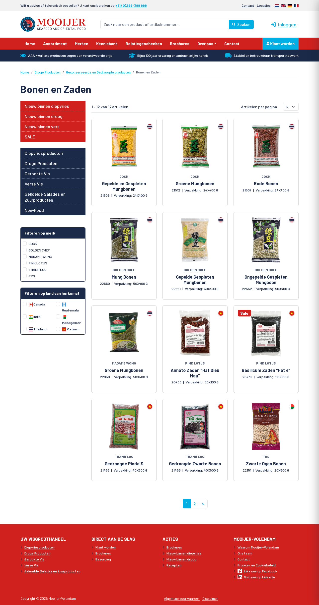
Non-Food (34, 210)
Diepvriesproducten (44, 153)
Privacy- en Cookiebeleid (257, 565)
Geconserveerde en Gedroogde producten (98, 72)
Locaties (264, 5)
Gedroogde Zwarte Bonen (195, 463)
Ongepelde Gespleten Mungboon (266, 279)
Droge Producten (48, 72)
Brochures (103, 553)
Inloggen (287, 24)
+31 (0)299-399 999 (131, 5)
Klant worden (282, 43)
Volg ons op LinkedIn (259, 577)
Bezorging (103, 559)
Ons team (245, 553)
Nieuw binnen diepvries (47, 106)
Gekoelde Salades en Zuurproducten (45, 197)
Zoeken (243, 24)
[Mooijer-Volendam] (52, 23)
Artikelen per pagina (259, 106)
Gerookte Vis (37, 173)
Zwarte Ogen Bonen (266, 463)
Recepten (173, 565)
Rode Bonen (266, 183)
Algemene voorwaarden (182, 598)
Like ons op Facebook (260, 571)
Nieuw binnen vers (42, 126)
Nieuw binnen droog (44, 116)
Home (24, 72)
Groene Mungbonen (195, 183)
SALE (30, 136)
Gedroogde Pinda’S (124, 463)
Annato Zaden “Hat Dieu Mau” (195, 372)
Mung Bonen (124, 277)
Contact (248, 5)
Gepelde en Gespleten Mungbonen (124, 186)
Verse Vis (34, 183)
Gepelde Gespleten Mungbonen (195, 279)
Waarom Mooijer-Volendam (258, 547)
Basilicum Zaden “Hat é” (266, 370)
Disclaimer (210, 598)
